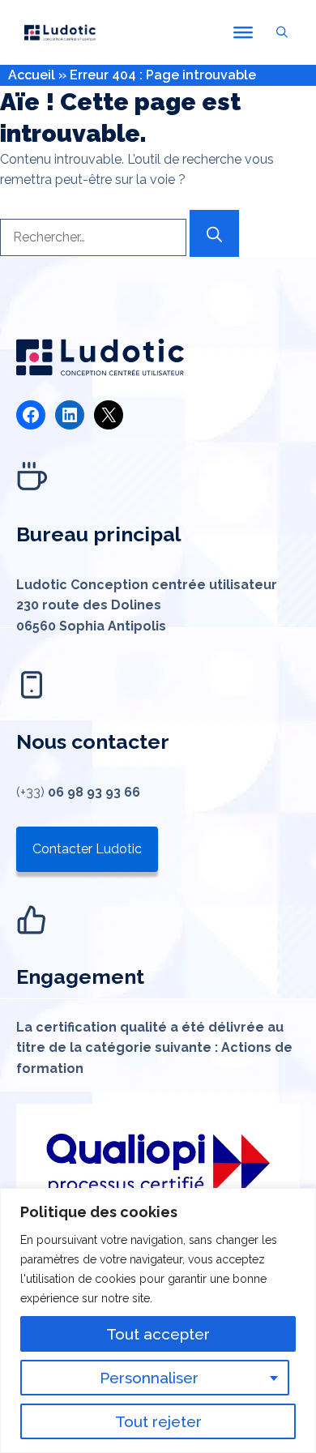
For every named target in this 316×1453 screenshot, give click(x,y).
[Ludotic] (60, 32)
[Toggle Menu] (243, 32)
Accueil (31, 75)
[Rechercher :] (95, 237)
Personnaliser (149, 1378)
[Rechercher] (214, 233)
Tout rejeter (158, 1421)
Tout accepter (158, 1334)
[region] (158, 1320)
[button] (282, 32)
